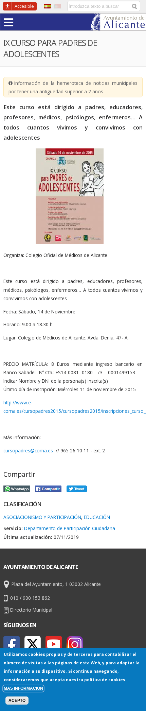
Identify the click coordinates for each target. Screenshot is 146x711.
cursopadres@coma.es (28, 450)
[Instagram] (75, 644)
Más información (23, 688)
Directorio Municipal (31, 610)
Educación (97, 517)
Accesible (24, 6)
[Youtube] (53, 644)
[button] (22, 21)
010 (14, 598)
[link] (118, 26)
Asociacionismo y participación (42, 517)
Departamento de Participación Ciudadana (69, 528)
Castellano (47, 6)
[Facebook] (11, 644)
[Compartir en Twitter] (77, 487)
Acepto (16, 700)
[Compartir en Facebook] (48, 487)
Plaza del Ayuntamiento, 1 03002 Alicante (56, 584)
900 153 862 (36, 598)
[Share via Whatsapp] (16, 487)
